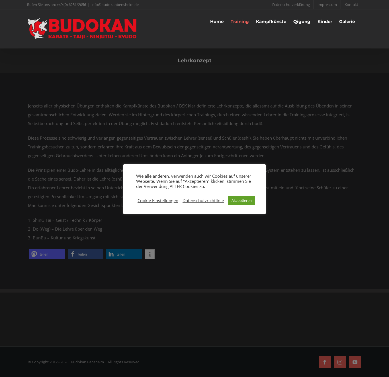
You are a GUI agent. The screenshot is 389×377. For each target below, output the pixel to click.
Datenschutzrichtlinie (203, 200)
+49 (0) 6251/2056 (71, 4)
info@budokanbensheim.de (115, 4)
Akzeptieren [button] (242, 200)
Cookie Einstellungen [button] (158, 200)
